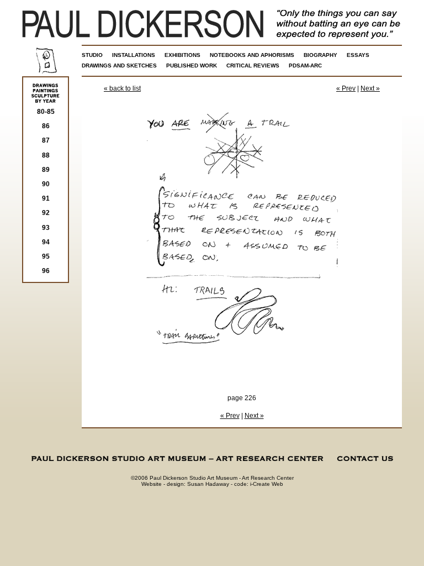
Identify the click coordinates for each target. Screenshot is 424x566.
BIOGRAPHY (320, 55)
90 (46, 184)
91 (46, 198)
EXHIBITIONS (182, 55)
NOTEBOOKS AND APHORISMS (252, 55)
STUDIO (92, 55)
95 (46, 256)
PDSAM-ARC (305, 65)
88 (46, 155)
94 (46, 242)
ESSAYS (358, 55)
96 (46, 271)
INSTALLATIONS (133, 55)
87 (46, 140)
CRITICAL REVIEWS (252, 65)
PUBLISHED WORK (191, 65)
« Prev (346, 88)
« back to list (122, 88)
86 (46, 126)
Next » (370, 88)
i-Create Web (266, 484)
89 (46, 170)
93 (46, 228)
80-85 (46, 112)
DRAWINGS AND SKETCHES (119, 65)
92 (46, 213)
